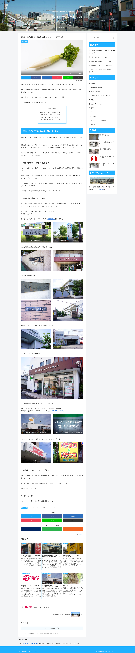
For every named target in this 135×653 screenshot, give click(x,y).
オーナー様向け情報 (95, 87)
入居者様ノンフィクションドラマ (99, 96)
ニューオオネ (50, 507)
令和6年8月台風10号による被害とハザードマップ (102, 52)
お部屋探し (92, 83)
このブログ (51, 219)
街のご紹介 (24, 507)
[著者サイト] (31, 529)
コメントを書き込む (52, 628)
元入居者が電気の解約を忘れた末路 (100, 61)
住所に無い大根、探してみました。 (51, 117)
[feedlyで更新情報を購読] (52, 529)
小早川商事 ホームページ (30, 643)
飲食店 (93, 124)
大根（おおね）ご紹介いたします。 (51, 114)
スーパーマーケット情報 (98, 120)
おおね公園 (32, 507)
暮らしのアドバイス (95, 104)
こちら (99, 189)
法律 (90, 112)
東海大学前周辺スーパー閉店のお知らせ (101, 65)
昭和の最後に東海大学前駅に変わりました (52, 112)
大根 (56, 507)
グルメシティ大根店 (58, 411)
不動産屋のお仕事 (94, 91)
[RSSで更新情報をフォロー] (73, 529)
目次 (49, 108)
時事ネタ (92, 100)
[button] (113, 38)
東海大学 (92, 108)
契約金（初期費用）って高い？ (99, 57)
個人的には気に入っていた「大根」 (51, 120)
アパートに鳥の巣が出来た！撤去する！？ (100, 71)
